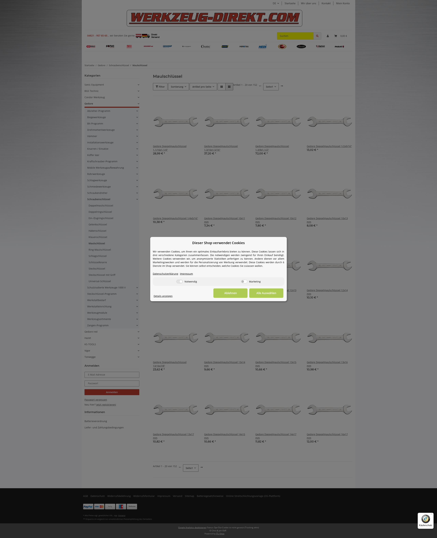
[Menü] (431, 515)
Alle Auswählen (266, 293)
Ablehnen (230, 293)
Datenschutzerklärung (165, 273)
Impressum (186, 273)
